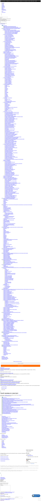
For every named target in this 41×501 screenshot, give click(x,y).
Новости (3, 8)
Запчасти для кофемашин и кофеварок (18, 407)
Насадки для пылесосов (8, 69)
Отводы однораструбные (8, 276)
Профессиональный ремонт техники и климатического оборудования (9, 382)
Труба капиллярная (7, 286)
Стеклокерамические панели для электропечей (11, 189)
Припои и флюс (9, 406)
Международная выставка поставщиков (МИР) (6, 373)
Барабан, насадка (7, 86)
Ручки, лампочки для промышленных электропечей (12, 303)
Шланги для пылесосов (8, 72)
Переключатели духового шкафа (9, 187)
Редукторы (6, 92)
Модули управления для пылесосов (10, 75)
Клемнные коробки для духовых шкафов (10, 185)
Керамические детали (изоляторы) (9, 301)
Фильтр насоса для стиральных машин (10, 139)
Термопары (6, 109)
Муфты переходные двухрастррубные (10, 273)
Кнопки (6, 85)
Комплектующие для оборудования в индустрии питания (26, 404)
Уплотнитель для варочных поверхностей (11, 195)
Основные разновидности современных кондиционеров (8, 384)
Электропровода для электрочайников (10, 101)
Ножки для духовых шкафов (9, 186)
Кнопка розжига (7, 104)
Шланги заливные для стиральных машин (11, 141)
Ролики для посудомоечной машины (10, 60)
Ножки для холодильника (8, 155)
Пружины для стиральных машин (9, 130)
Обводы (6, 274)
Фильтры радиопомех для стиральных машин (11, 138)
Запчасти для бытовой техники (15, 398)
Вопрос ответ (4, 9)
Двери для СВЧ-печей (8, 161)
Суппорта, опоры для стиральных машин (10, 134)
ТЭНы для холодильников (8, 157)
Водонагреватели (9, 408)
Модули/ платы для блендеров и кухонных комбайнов (12, 31)
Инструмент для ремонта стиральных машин (11, 118)
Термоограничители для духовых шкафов (10, 191)
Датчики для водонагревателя (9, 35)
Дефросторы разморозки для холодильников (11, 147)
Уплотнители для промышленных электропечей (11, 306)
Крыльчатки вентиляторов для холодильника (11, 152)
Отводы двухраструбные (8, 275)
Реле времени (7, 129)
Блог (2, 445)
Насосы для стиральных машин (9, 124)
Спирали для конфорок (8, 304)
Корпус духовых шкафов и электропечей (10, 179)
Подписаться (2, 377)
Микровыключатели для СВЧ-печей (10, 169)
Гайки (6, 87)
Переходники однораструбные (9, 278)
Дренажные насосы (7, 43)
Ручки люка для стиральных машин (10, 132)
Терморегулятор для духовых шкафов (10, 192)
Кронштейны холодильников (9, 151)
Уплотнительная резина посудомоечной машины (11, 63)
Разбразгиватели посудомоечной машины (11, 57)
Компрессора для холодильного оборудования (8, 420)
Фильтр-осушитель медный (9, 212)
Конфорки (6, 300)
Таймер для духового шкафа (9, 190)
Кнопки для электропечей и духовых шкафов (11, 178)
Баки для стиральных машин (9, 115)
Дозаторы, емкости (7, 53)
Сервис (3, 442)
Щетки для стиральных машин (9, 142)
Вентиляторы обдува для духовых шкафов (11, 182)
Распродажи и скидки (5, 357)
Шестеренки (7, 96)
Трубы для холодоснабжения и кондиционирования (9, 422)
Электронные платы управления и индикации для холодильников (14, 159)
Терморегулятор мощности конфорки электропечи (12, 193)
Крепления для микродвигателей (9, 216)
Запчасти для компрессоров (5, 430)
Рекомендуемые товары (5, 358)
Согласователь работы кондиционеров (10, 49)
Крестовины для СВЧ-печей (9, 167)
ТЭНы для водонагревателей (9, 39)
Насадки (6, 90)
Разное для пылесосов (8, 76)
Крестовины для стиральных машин (10, 121)
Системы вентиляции (5, 417)
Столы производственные (8, 340)
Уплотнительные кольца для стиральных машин (11, 137)
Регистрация (3, 12)
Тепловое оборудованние (5, 428)
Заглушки (6, 270)
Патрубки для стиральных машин (9, 127)
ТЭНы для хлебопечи (8, 82)
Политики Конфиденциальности (4, 459)
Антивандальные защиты (8, 42)
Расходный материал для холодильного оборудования (24, 399)
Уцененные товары (4, 359)
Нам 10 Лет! (2, 370)
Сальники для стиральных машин (9, 133)
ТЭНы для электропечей (8, 194)
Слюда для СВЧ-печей (8, 170)
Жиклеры (6, 103)
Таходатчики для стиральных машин (10, 135)
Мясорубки (6, 337)
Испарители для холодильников (9, 146)
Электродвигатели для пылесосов (9, 74)
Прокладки (6, 280)
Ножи (6, 91)
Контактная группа (7, 99)
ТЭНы (6, 98)
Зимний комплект (7, 44)
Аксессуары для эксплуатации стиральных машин (12, 112)
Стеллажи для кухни (8, 339)
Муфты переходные (8, 272)
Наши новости (2, 367)
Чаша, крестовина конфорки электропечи (10, 196)
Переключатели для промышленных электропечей (12, 302)
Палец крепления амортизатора (9, 126)
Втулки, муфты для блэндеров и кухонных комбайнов (12, 30)
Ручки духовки (7, 181)
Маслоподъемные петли (8, 271)
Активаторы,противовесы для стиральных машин (12, 113)
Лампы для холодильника (8, 154)
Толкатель (6, 95)
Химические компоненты (13, 402)
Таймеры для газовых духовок (9, 108)
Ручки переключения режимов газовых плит (11, 107)
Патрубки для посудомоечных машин (10, 56)
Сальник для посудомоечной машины (10, 61)
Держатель (6, 89)
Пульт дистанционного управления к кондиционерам (12, 47)
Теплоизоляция (9, 403)
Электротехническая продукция (15, 405)
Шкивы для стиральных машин (9, 140)
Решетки (6, 94)
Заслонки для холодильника (9, 148)
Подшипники (8, 412)
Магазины (3, 7)
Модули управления (8, 180)
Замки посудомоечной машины (9, 54)
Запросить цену (7, 499)
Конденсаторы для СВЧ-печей (9, 165)
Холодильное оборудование (14, 411)
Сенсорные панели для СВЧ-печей (10, 173)
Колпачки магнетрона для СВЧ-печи (10, 164)
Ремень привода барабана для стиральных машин (12, 131)
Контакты (3, 6)
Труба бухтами (7, 285)
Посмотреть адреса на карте (4, 456)
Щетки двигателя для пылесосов (9, 73)
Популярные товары (4, 435)
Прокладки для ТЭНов (8, 37)
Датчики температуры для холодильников (11, 145)
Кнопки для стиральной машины (9, 119)
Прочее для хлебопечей (8, 80)
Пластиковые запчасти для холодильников (11, 150)
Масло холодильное (10, 401)
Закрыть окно (2, 493)
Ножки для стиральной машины (9, 125)
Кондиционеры (9, 413)
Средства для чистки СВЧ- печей (9, 174)
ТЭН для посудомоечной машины (9, 62)
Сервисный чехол (7, 48)
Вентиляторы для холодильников (9, 144)
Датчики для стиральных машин (9, 117)
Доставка (3, 5)
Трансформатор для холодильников (10, 156)
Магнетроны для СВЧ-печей (9, 168)
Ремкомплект (7, 59)
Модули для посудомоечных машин (10, 55)
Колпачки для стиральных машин (9, 120)
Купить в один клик (9, 492)
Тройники (6, 281)
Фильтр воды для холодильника (9, 158)
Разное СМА (7, 128)
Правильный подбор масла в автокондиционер (6, 380)
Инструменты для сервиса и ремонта (18, 400)
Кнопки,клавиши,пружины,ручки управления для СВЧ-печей (13, 163)
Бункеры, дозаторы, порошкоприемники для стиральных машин (14, 116)
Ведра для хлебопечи (8, 78)
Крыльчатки (6, 217)
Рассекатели (6, 106)
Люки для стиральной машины (9, 122)
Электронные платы (8, 40)
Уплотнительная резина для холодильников (20, 409)
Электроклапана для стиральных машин (10, 143)
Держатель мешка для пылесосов (9, 67)
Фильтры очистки (7, 64)
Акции (3, 4)
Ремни (6, 93)
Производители (4, 447)
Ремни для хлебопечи (8, 81)
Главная (3, 440)
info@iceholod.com (30, 455)
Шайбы (6, 283)
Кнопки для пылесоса (8, 68)
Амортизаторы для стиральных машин (10, 114)
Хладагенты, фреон (4, 425)
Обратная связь (2, 477)
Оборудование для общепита (14, 410)
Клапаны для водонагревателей (9, 36)
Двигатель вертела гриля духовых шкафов (11, 183)
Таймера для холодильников (9, 153)
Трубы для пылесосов (8, 70)
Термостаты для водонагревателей (10, 38)
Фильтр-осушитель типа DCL (9, 213)
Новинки (3, 356)
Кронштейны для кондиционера (9, 46)
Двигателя (6, 88)
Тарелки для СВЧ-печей (8, 171)
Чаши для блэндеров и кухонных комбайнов (11, 33)
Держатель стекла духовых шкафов (10, 184)
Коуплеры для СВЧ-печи (8, 166)
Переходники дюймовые (8, 277)
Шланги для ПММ (7, 65)
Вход (2, 11)
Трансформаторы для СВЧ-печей (9, 172)
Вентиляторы (5, 397)
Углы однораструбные (8, 282)
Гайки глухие (7, 269)
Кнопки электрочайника (8, 100)
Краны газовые (7, 105)
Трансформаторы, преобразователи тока (10, 50)
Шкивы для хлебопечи (8, 83)
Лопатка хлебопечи (7, 79)
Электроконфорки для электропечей (10, 197)
